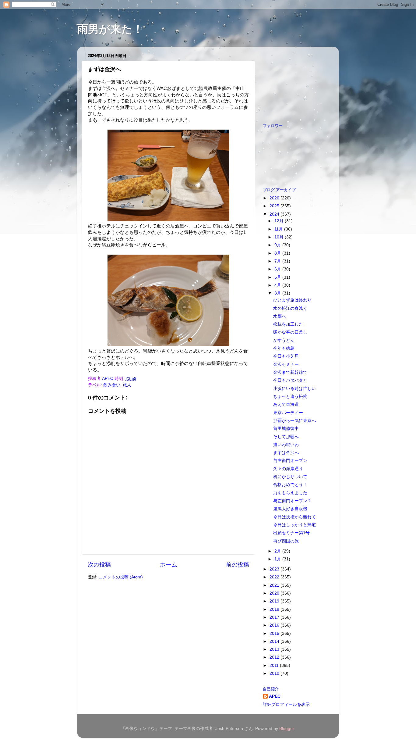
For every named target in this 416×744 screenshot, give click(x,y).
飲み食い (111, 385)
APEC (274, 696)
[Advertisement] (293, 81)
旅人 (127, 385)
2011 (275, 665)
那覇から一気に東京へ (294, 420)
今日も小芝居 (286, 356)
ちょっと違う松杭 (290, 396)
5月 (278, 277)
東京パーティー (288, 412)
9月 (278, 245)
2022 (275, 577)
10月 (279, 237)
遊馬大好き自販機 (290, 508)
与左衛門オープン (290, 460)
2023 (275, 569)
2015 (275, 633)
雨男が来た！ (110, 29)
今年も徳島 (283, 348)
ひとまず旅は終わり (292, 300)
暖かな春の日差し (290, 332)
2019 (275, 601)
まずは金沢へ (286, 452)
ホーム (168, 564)
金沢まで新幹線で (290, 372)
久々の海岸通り (288, 469)
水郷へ (279, 316)
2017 (275, 617)
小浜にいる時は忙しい (294, 388)
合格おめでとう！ (290, 484)
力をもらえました (290, 493)
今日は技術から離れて (294, 517)
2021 (275, 585)
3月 (278, 293)
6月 (278, 269)
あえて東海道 (286, 404)
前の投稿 (237, 564)
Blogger (286, 728)
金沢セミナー (286, 364)
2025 (275, 206)
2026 (275, 198)
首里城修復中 (286, 428)
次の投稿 (99, 564)
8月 (278, 253)
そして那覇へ (286, 437)
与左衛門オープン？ (292, 501)
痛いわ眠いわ (286, 444)
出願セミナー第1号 (291, 533)
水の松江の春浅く (290, 308)
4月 (278, 285)
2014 (275, 641)
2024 (275, 214)
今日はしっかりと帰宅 (294, 525)
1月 (278, 559)
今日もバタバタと (290, 380)
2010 (275, 673)
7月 (278, 261)
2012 (275, 657)
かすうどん (283, 340)
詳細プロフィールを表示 (286, 704)
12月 (279, 221)
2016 (275, 625)
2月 (278, 551)
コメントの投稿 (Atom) (121, 577)
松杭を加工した (288, 324)
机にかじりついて (290, 476)
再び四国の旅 (286, 541)
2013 (275, 649)
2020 (275, 593)
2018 (275, 609)
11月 (279, 229)
